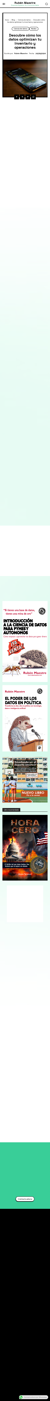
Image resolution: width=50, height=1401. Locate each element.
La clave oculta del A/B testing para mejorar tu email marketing (24, 1022)
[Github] (3, 1385)
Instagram (10, 1376)
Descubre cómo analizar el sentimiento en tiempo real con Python (23, 1029)
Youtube (9, 1381)
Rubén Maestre (21, 53)
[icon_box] (17, 1011)
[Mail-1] (3, 1394)
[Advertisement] (25, 134)
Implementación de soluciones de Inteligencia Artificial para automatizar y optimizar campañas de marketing (23, 1136)
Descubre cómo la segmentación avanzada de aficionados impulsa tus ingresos (24, 1016)
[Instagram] (3, 1376)
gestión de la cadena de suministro (24, 591)
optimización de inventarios (25, 594)
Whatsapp (10, 1390)
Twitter (9, 1363)
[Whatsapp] (3, 1390)
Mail (7, 1394)
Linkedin (9, 1367)
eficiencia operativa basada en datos (25, 588)
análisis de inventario (28, 582)
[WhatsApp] (33, 96)
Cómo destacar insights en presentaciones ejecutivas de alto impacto (24, 1042)
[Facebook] (16, 96)
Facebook (10, 1372)
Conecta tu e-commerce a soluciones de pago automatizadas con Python (22, 1035)
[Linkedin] (3, 1367)
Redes (33, 29)
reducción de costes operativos (25, 597)
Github (9, 1385)
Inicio (7, 20)
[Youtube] (3, 1381)
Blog (13, 20)
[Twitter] (22, 96)
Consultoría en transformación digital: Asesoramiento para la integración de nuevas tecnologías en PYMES (22, 1115)
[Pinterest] (27, 96)
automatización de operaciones (25, 585)
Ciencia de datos (24, 20)
